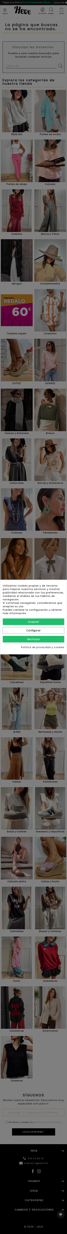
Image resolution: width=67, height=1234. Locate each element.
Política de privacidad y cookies (42, 647)
